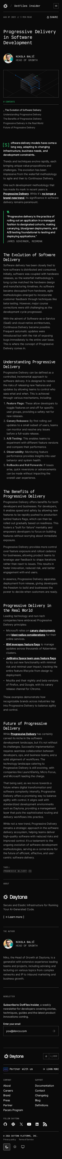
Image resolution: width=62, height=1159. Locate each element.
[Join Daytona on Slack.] (13, 1124)
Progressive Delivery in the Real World (23, 123)
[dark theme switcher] (6, 1146)
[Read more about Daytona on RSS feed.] (45, 1124)
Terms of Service (26, 1139)
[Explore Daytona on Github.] (5, 1124)
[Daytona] (5, 6)
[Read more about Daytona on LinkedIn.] (37, 1124)
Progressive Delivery (16, 193)
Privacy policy (9, 1139)
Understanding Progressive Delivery (22, 114)
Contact (40, 1090)
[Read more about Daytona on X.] (21, 1124)
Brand (6, 1095)
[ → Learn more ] (13, 916)
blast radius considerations (28, 634)
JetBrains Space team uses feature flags (31, 658)
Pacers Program (13, 1110)
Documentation (44, 1085)
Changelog (41, 1095)
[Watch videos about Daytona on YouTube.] (29, 1124)
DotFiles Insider (27, 5)
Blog (38, 1100)
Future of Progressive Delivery (19, 127)
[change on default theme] (23, 1146)
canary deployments (42, 630)
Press (6, 1100)
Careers (8, 1090)
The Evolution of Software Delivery (23, 110)
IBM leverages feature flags (23, 644)
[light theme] (15, 1146)
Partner (7, 1105)
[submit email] (54, 1031)
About (7, 1085)
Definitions (41, 1105)
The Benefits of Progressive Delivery (22, 118)
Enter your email (11, 1024)
